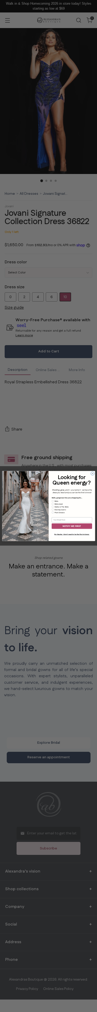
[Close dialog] (92, 473)
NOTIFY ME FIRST (72, 526)
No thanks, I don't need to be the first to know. (71, 534)
